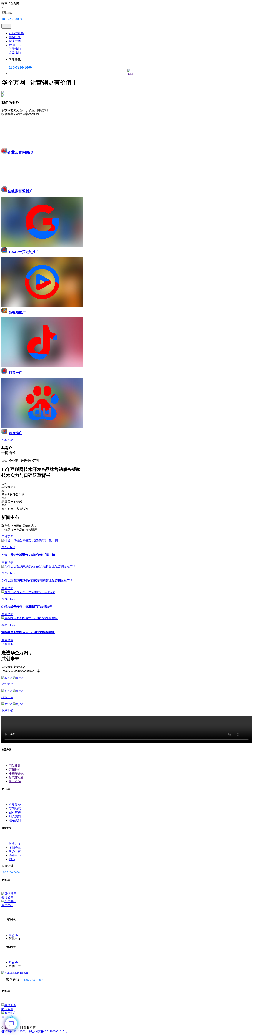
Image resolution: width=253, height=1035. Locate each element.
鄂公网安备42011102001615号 (48, 1031)
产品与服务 (16, 33)
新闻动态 (15, 808)
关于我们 (15, 48)
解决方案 (15, 41)
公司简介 (15, 804)
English (13, 935)
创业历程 (15, 812)
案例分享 (15, 37)
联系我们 (15, 52)
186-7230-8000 (34, 980)
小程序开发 (16, 773)
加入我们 (15, 816)
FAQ (12, 859)
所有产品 (15, 781)
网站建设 (15, 765)
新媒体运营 (16, 777)
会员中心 (15, 855)
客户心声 (15, 851)
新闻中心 (15, 45)
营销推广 (15, 769)
